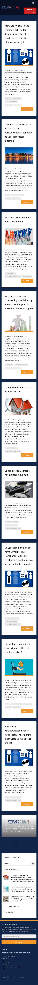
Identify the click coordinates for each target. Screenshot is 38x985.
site (8, 195)
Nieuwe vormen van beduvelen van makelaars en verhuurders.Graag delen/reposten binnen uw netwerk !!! (23, 889)
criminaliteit (11, 704)
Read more (27, 109)
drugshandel (11, 273)
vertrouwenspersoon (13, 105)
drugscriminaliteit (21, 364)
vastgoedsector (18, 195)
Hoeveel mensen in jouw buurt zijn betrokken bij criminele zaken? (17, 648)
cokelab (9, 364)
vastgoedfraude (12, 101)
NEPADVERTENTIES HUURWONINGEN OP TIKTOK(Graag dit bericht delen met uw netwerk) (22, 899)
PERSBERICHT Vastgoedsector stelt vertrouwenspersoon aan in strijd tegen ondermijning (18, 828)
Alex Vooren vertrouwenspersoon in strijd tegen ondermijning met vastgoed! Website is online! (18, 734)
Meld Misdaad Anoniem (14, 98)
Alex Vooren (11, 797)
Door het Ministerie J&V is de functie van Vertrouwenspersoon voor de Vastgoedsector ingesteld (18, 132)
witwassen (28, 276)
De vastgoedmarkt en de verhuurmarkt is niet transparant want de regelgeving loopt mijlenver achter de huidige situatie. (19, 555)
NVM (20, 797)
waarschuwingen (30, 11)
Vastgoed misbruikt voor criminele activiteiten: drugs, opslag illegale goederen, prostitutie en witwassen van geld (17, 34)
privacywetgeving (12, 618)
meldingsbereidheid (25, 704)
